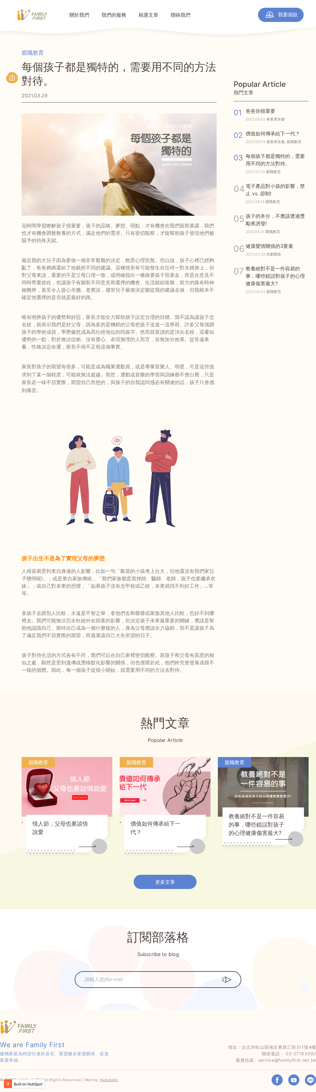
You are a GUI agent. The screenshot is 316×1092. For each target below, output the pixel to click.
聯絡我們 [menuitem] (180, 15)
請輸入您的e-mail (94, 975)
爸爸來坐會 (275, 119)
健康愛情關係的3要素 (269, 246)
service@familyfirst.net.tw (287, 1060)
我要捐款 (287, 14)
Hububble (109, 1079)
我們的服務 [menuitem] (114, 15)
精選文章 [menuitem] (148, 15)
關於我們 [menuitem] (79, 15)
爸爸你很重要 (260, 111)
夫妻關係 (273, 254)
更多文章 (165, 882)
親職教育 (33, 52)
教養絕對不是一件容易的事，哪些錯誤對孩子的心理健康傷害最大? (275, 275)
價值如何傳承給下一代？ (273, 133)
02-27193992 (301, 1053)
